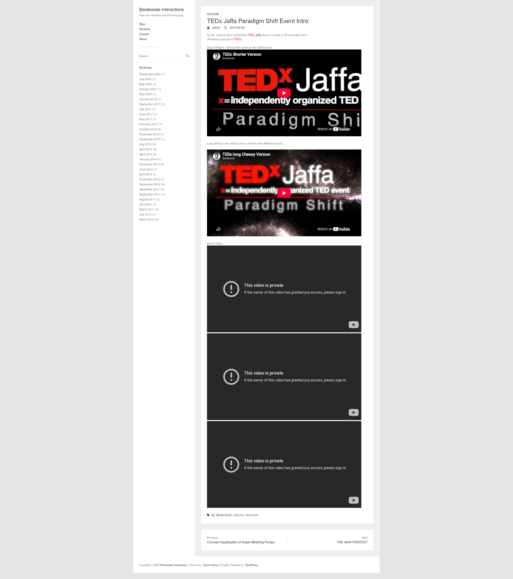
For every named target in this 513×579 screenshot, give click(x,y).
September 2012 (150, 184)
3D (213, 515)
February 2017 (148, 124)
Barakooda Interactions (161, 9)
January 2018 (148, 99)
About (143, 39)
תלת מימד (251, 515)
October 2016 (148, 129)
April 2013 (145, 174)
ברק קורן (239, 515)
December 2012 (149, 179)
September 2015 (150, 139)
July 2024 (145, 79)
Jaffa (254, 35)
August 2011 (147, 199)
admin (215, 27)
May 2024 (145, 84)
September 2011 (150, 194)
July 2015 (145, 144)
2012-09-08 (236, 27)
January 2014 (148, 159)
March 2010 (147, 219)
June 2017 (146, 114)
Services (144, 29)
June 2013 (146, 169)
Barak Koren (224, 515)
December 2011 (149, 189)
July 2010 (145, 214)
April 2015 (145, 149)
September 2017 (150, 104)
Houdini (213, 14)
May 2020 (145, 94)
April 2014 (145, 154)
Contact (144, 34)
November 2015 (149, 134)
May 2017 (145, 119)
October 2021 (148, 89)
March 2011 (147, 209)
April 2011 (145, 204)
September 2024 (150, 74)
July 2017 (145, 109)
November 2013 (149, 164)
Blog (142, 24)
